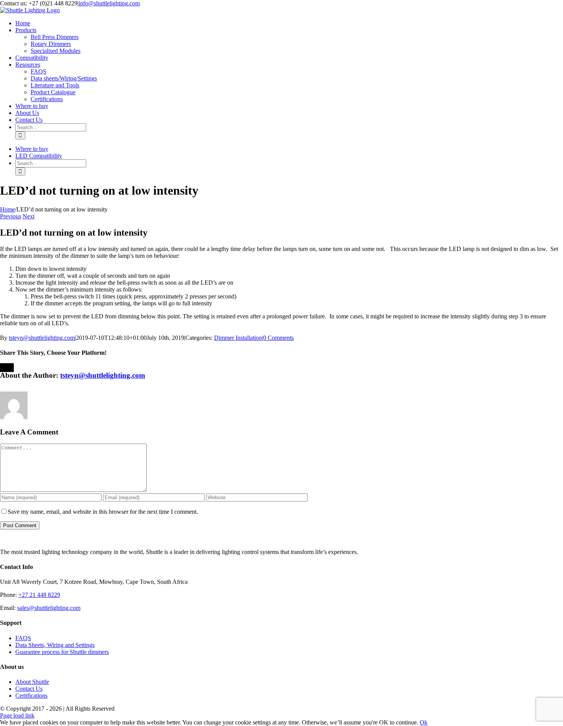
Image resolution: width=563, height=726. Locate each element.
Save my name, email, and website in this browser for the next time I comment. (103, 511)
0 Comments (278, 337)
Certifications (31, 695)
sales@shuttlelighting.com (48, 608)
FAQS (23, 638)
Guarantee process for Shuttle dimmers (62, 652)
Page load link (17, 715)
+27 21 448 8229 (39, 595)
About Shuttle (32, 681)
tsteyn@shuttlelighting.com (42, 337)
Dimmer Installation (238, 337)
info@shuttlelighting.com (109, 3)
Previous (10, 216)
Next (28, 216)
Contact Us (29, 688)
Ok (423, 722)
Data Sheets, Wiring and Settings (55, 645)
